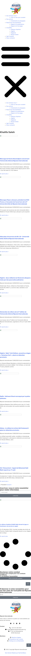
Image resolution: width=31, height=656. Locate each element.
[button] (15, 71)
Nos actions (9, 19)
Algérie (13, 31)
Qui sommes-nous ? (11, 15)
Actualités (9, 27)
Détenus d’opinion (16, 29)
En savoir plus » (4, 173)
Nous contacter (10, 38)
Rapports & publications (17, 24)
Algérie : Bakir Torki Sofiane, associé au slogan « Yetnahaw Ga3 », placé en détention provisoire (15, 355)
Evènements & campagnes (18, 21)
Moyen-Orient (14, 34)
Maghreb (13, 33)
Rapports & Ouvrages (17, 26)
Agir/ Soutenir (10, 36)
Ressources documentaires (13, 22)
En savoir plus (4, 536)
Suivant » (9, 484)
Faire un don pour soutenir (18, 17)
